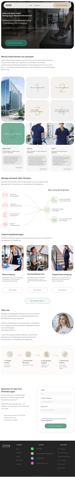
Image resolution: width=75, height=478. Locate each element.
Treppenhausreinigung (63, 456)
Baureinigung (61, 464)
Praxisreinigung (61, 460)
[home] (10, 5)
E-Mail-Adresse (46, 398)
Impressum (19, 464)
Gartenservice (61, 468)
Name (43, 390)
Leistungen (37, 5)
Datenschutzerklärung (46, 420)
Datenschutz (19, 460)
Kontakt (18, 456)
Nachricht (44, 406)
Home (30, 5)
